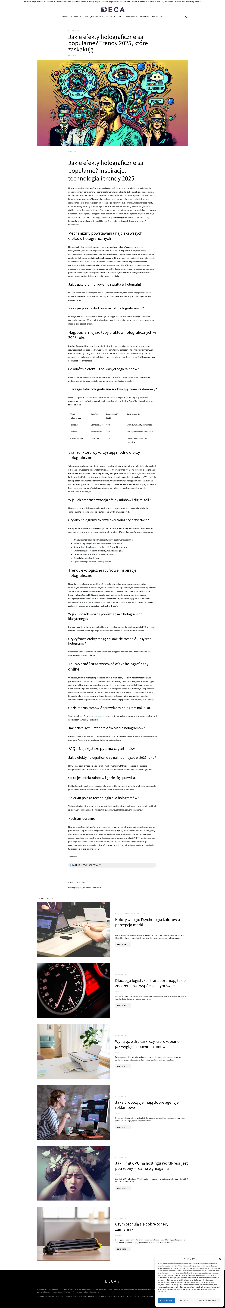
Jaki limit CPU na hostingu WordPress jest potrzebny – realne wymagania (151, 1166)
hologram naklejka (97, 716)
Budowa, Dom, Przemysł (72, 17)
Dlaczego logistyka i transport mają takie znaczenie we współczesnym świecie (150, 983)
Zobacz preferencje (208, 1300)
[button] (219, 1258)
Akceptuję (166, 1300)
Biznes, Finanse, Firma (94, 17)
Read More (121, 944)
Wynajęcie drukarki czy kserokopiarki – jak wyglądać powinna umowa (148, 1044)
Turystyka (144, 17)
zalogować (78, 888)
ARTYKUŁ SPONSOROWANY (125, 914)
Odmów (184, 1300)
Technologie (157, 17)
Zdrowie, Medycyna (114, 17)
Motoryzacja (131, 17)
